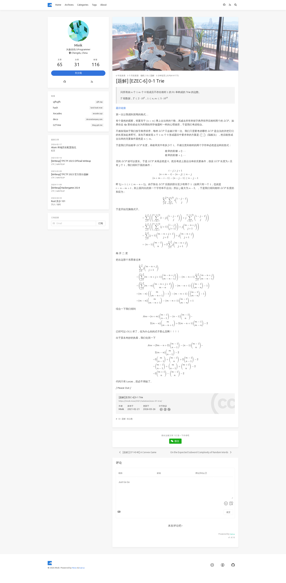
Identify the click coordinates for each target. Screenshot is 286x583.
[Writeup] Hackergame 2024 (65, 187)
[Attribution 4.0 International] (222, 565)
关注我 (78, 73)
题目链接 (121, 108)
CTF (52, 164)
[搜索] (235, 5)
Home (58, 4)
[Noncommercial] (169, 409)
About (103, 4)
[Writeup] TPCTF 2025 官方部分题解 (69, 174)
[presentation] (132, 92)
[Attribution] (165, 409)
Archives (69, 4)
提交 (228, 512)
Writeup (60, 164)
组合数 (130, 419)
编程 (142, 75)
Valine (232, 534)
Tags (94, 4)
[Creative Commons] (161, 409)
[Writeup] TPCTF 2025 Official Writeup (71, 161)
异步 (53, 204)
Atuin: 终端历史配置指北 (63, 147)
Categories (82, 4)
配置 (53, 151)
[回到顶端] (247, 576)
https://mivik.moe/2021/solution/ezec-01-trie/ (140, 401)
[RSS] (230, 5)
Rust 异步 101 (58, 201)
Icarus (82, 568)
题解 (152, 75)
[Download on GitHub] (224, 5)
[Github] (64, 82)
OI (147, 75)
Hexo (74, 568)
